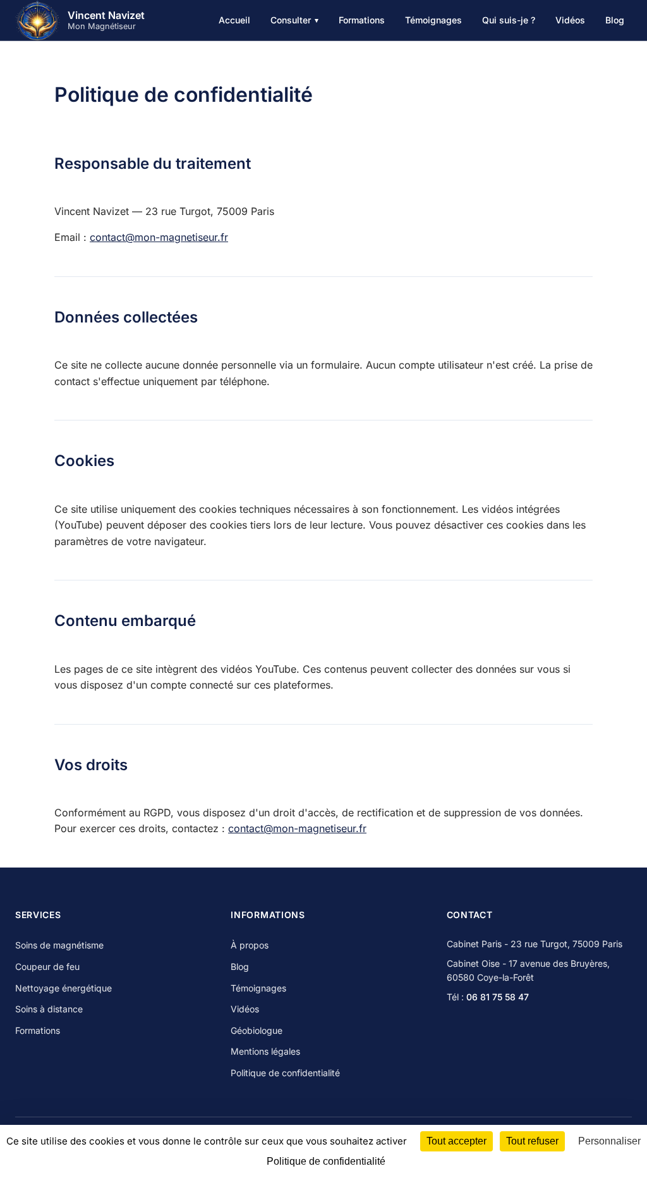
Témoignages (433, 20)
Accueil (234, 20)
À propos (250, 945)
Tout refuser (532, 1141)
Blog (614, 20)
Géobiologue (256, 1030)
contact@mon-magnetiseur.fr (159, 237)
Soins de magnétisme (59, 945)
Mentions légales (265, 1051)
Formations (362, 20)
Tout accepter (456, 1141)
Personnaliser (609, 1141)
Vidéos (570, 20)
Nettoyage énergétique (63, 988)
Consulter (294, 20)
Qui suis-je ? (508, 20)
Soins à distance (49, 1008)
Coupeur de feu (47, 966)
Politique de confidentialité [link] (326, 1161)
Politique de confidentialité (285, 1072)
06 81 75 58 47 (497, 996)
